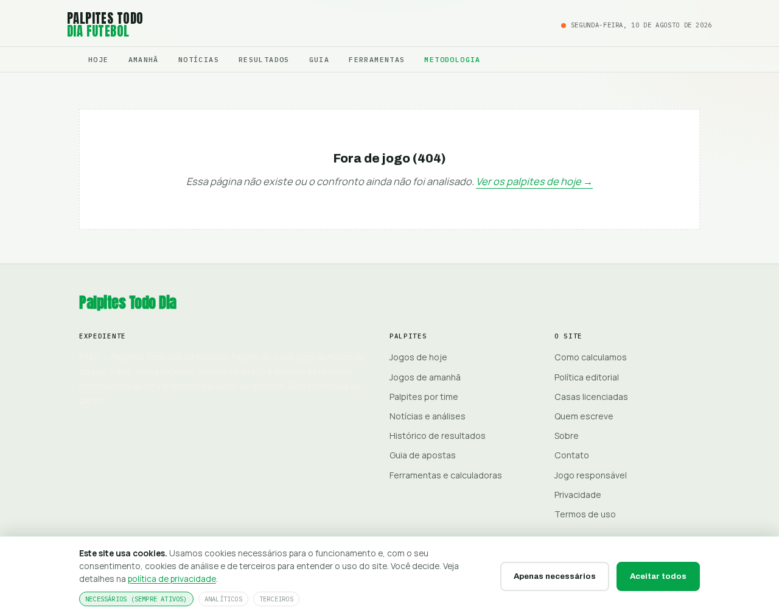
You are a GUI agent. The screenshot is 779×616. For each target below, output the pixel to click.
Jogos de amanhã (425, 377)
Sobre (566, 435)
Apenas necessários (555, 576)
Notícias (198, 59)
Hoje (98, 59)
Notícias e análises (428, 416)
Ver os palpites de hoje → (534, 181)
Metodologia (452, 59)
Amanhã (143, 59)
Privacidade (577, 494)
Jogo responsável (590, 475)
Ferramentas (377, 59)
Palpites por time (424, 396)
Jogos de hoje (418, 357)
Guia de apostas (423, 455)
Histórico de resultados (438, 435)
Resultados (264, 59)
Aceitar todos (658, 576)
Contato (571, 455)
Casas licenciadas (591, 396)
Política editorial (586, 377)
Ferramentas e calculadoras (446, 475)
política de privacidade (172, 578)
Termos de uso (585, 514)
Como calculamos (590, 357)
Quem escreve (583, 416)
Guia (319, 59)
